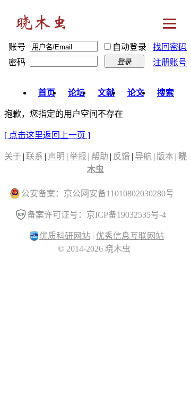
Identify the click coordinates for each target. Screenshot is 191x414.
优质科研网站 (64, 235)
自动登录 (129, 46)
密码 (16, 62)
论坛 (76, 92)
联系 (34, 156)
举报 (78, 156)
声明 (56, 156)
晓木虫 (41, 24)
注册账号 (170, 62)
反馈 (121, 156)
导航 (143, 156)
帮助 (99, 156)
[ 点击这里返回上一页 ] (47, 135)
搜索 (165, 92)
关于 (12, 156)
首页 (46, 92)
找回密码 (170, 46)
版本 (165, 156)
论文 (135, 92)
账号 (16, 46)
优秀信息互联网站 (130, 235)
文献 (106, 92)
